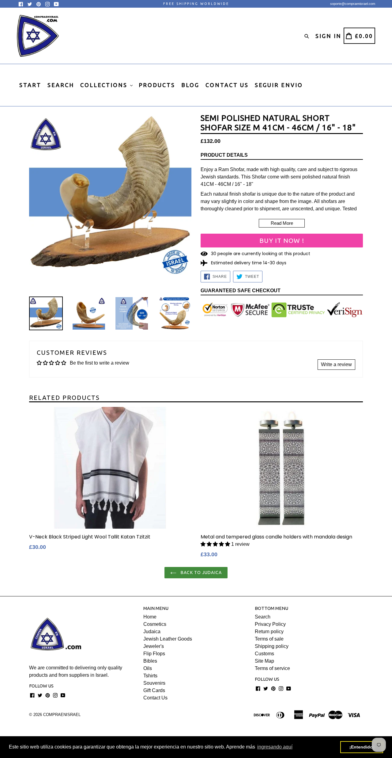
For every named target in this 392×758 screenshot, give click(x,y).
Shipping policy (271, 646)
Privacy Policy (270, 624)
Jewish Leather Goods (167, 638)
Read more (282, 223)
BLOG (190, 85)
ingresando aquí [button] (274, 746)
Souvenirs (154, 683)
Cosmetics (154, 624)
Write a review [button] (336, 364)
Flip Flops (154, 653)
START (30, 85)
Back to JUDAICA (200, 572)
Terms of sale (269, 638)
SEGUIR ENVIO (279, 85)
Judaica (151, 631)
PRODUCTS (157, 85)
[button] (215, 544)
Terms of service (272, 668)
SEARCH (60, 85)
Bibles (150, 661)
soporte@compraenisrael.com (352, 4)
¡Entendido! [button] (361, 747)
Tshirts (150, 675)
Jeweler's (153, 646)
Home (149, 616)
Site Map (264, 661)
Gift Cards (154, 690)
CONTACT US (227, 85)
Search (262, 616)
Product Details (224, 155)
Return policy (269, 631)
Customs (264, 653)
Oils (147, 668)
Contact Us (155, 697)
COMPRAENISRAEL (62, 714)
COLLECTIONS (105, 85)
